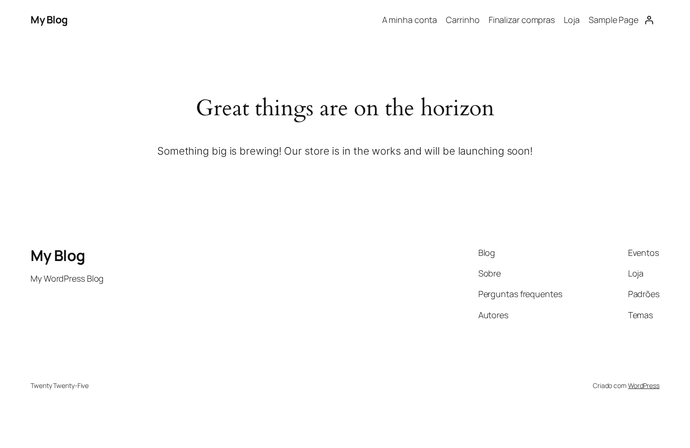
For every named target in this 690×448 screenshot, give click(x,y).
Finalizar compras (522, 19)
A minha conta (409, 19)
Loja (572, 19)
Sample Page (613, 19)
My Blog (49, 20)
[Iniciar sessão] (648, 19)
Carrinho (462, 19)
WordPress (643, 385)
